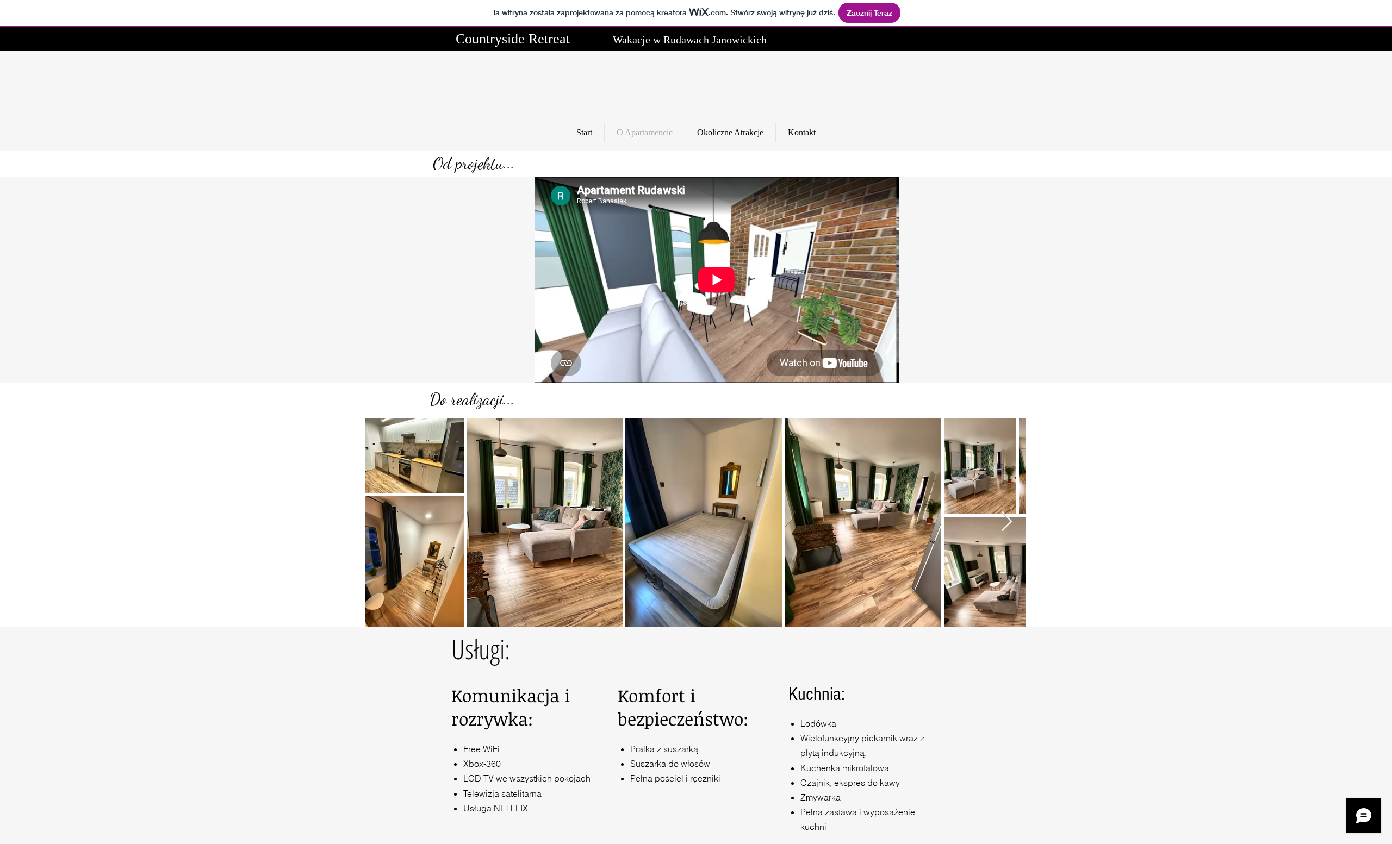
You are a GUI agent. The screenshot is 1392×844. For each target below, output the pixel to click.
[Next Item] (1006, 522)
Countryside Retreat (513, 39)
